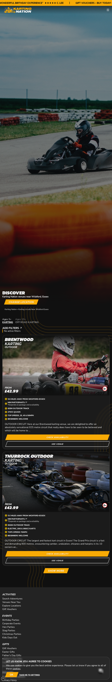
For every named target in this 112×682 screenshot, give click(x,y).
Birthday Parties (10, 620)
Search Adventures (12, 598)
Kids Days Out (9, 637)
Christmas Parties (11, 634)
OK (11, 675)
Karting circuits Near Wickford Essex (33, 309)
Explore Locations (11, 605)
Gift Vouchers (9, 609)
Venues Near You (11, 602)
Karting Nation (11, 309)
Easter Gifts (8, 651)
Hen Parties (8, 627)
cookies (16, 668)
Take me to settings (29, 674)
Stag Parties (8, 630)
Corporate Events (11, 623)
